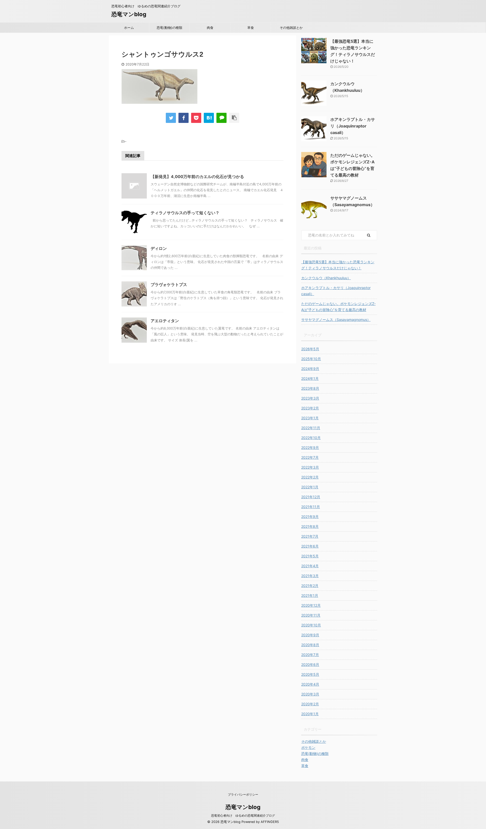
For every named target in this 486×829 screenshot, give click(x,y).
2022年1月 (309, 487)
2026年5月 (310, 349)
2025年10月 (311, 359)
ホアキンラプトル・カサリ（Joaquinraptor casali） (352, 126)
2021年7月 (309, 536)
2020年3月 (310, 694)
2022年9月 (310, 447)
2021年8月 (310, 526)
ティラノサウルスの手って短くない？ (185, 212)
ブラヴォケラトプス (169, 284)
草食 (250, 28)
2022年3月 (310, 467)
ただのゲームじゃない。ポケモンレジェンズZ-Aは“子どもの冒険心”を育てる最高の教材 (338, 306)
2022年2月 (310, 477)
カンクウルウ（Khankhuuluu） (326, 278)
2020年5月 (310, 674)
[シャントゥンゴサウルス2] (209, 118)
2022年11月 (310, 428)
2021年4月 (310, 566)
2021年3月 (310, 576)
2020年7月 (310, 654)
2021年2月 (309, 585)
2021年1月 (309, 595)
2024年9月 (310, 368)
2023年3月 (310, 398)
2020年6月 (310, 664)
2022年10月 (311, 437)
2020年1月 (310, 714)
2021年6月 (310, 546)
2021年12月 (310, 497)
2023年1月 (310, 418)
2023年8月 (310, 388)
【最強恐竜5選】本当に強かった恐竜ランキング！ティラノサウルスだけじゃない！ (337, 265)
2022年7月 (310, 457)
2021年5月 (310, 556)
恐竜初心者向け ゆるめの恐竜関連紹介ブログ (243, 815)
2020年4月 (310, 684)
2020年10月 (311, 625)
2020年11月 (310, 615)
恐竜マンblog (128, 14)
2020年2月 (310, 704)
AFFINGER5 (270, 822)
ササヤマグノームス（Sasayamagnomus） (336, 319)
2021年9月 (310, 516)
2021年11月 (310, 507)
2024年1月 (310, 378)
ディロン (159, 248)
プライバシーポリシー (243, 794)
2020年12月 (311, 605)
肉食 (210, 28)
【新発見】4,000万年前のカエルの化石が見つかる (197, 176)
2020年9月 (310, 635)
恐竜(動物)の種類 (169, 28)
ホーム (129, 28)
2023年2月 (310, 408)
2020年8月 (310, 645)
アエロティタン (165, 320)
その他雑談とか (291, 28)
